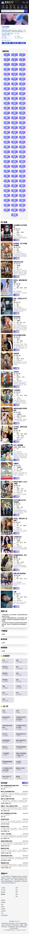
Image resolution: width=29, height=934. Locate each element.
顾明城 (24, 525)
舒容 (22, 38)
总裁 (19, 318)
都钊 (18, 339)
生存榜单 (3, 909)
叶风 (17, 469)
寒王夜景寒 (23, 416)
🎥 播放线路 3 (22, 43)
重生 (14, 247)
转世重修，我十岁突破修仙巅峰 (20, 244)
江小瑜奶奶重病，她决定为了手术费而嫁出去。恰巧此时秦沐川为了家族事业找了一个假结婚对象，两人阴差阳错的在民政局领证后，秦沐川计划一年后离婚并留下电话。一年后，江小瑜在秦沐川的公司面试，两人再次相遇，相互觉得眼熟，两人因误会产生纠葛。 (14, 794)
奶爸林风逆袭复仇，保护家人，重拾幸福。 (20, 584)
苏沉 (21, 525)
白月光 (8, 34)
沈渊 (25, 490)
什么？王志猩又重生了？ (6, 815)
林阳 (25, 542)
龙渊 (14, 592)
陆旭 (18, 435)
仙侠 (19, 247)
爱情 (11, 33)
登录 (24, 2)
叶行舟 (18, 490)
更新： (14, 235)
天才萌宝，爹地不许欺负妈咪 (20, 428)
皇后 (8, 845)
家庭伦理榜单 (4, 915)
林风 (17, 578)
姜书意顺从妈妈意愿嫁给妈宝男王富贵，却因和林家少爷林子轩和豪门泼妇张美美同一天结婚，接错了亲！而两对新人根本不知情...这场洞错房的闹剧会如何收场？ (14, 865)
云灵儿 (23, 377)
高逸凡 (18, 234)
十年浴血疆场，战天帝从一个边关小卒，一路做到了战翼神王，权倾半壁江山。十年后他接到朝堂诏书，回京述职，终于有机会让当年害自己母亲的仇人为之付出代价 (14, 850)
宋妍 (18, 38)
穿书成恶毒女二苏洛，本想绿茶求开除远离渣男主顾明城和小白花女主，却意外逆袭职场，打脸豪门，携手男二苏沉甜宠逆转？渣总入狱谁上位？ (20, 531)
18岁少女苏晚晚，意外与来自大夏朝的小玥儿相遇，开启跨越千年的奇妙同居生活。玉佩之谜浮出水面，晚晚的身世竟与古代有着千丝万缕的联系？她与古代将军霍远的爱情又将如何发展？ (20, 494)
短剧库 (2, 906)
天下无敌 (6, 853)
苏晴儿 (21, 578)
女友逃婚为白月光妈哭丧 (20, 226)
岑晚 (17, 305)
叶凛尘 (20, 38)
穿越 (14, 412)
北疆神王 (16, 463)
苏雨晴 (22, 232)
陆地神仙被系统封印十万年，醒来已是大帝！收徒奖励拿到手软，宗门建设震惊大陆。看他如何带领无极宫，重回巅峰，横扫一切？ (20, 383)
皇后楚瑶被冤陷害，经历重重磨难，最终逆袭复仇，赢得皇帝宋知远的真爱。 (20, 293)
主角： (14, 233)
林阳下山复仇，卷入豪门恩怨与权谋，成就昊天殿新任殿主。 (20, 602)
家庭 (17, 538)
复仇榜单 (3, 911)
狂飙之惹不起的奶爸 (19, 573)
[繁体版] (3, 894)
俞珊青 (18, 562)
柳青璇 (21, 341)
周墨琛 (18, 232)
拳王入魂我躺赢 (18, 445)
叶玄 (18, 397)
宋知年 (25, 287)
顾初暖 (18, 416)
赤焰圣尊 (16, 353)
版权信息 (3, 892)
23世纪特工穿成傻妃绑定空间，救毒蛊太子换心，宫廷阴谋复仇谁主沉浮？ (20, 567)
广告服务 (3, 888)
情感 (17, 894)
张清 (17, 542)
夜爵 (22, 434)
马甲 (10, 796)
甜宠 (14, 430)
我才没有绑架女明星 (19, 335)
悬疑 (14, 337)
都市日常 (5, 860)
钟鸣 (24, 322)
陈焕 (22, 507)
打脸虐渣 (6, 796)
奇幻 (19, 302)
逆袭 (8, 33)
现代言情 (4, 34)
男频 (2, 904)
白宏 (17, 341)
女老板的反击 (17, 537)
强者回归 (2, 853)
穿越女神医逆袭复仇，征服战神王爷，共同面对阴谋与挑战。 (20, 420)
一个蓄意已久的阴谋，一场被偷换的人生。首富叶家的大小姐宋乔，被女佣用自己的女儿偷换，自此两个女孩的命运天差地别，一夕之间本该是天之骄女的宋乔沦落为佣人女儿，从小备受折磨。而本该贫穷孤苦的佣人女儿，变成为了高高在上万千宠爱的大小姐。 (14, 801)
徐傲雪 (21, 469)
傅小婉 (22, 358)
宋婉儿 (25, 597)
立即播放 (16, 240)
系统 (19, 373)
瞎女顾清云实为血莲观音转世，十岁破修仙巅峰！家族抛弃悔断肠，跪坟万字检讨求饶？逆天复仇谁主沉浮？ (20, 255)
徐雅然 (25, 434)
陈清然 (18, 507)
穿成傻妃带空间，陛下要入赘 (20, 556)
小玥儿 (22, 489)
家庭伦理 (6, 803)
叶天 (17, 395)
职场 (19, 538)
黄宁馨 (18, 265)
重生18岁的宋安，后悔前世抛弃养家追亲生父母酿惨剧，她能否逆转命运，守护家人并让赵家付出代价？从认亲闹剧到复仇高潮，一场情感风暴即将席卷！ (20, 272)
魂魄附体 (19, 447)
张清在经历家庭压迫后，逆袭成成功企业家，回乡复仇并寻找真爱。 (20, 548)
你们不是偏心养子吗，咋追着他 (20, 501)
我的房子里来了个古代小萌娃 (20, 483)
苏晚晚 (18, 489)
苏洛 (17, 525)
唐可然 (18, 434)
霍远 (22, 490)
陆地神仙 (18, 377)
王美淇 (18, 540)
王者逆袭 (23, 447)
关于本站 (3, 890)
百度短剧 (19, 414)
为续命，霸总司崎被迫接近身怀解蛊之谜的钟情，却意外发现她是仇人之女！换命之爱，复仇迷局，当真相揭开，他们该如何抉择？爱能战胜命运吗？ (20, 327)
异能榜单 (3, 902)
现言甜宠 (2, 803)
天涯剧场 (19, 467)
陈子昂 (21, 542)
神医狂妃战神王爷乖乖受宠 (20, 409)
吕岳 (18, 286)
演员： (14, 230)
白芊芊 (18, 527)
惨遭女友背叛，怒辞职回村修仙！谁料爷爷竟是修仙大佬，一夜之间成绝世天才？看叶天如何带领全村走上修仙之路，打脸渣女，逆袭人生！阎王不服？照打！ (20, 402)
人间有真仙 (16, 390)
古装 (17, 559)
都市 (5, 33)
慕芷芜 (22, 435)
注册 (27, 2)
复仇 (19, 263)
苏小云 (25, 578)
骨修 (17, 379)
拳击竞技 (15, 447)
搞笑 (19, 392)
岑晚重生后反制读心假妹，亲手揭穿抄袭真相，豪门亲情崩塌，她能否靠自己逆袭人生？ (20, 310)
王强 (17, 544)
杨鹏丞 (18, 320)
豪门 (19, 229)
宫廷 (14, 284)
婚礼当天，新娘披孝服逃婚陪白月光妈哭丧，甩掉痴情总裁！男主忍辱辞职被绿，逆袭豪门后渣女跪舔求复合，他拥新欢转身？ (20, 238)
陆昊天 (18, 358)
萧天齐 (18, 599)
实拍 (4, 788)
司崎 (17, 322)
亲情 (8, 810)
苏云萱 (21, 597)
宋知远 (21, 287)
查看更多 (25, 783)
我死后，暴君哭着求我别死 (20, 281)
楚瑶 (17, 287)
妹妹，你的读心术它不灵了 (20, 299)
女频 (2, 913)
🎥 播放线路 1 (6, 43)
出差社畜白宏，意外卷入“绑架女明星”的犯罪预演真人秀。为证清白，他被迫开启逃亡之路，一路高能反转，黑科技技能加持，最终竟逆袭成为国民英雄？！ (20, 346)
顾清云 (18, 250)
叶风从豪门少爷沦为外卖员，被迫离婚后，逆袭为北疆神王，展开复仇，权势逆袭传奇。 (20, 474)
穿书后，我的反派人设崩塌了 (20, 519)
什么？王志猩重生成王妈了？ (7, 787)
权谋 (17, 284)
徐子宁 (22, 437)
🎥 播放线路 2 (14, 43)
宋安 (17, 267)
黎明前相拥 (16, 317)
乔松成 (25, 395)
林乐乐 (21, 395)
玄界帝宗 (16, 372)
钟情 (21, 322)
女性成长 (7, 824)
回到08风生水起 (18, 262)
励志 (17, 890)
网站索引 (3, 900)
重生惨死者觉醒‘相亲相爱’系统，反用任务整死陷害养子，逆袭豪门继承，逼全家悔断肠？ (20, 512)
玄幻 (17, 247)
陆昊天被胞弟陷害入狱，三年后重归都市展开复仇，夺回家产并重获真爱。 (20, 363)
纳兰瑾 (22, 562)
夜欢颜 (18, 437)
